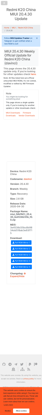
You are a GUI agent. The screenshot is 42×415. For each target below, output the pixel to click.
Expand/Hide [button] (17, 276)
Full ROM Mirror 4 (22, 261)
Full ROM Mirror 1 (22, 242)
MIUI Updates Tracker (20, 38)
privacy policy (28, 379)
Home (6, 27)
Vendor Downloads (27, 115)
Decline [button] (8, 411)
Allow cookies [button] (21, 411)
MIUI (14, 27)
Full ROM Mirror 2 (22, 248)
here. (34, 74)
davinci (28, 179)
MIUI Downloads (13, 113)
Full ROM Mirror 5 (22, 267)
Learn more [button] (8, 405)
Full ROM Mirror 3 (22, 255)
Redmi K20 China (25, 27)
